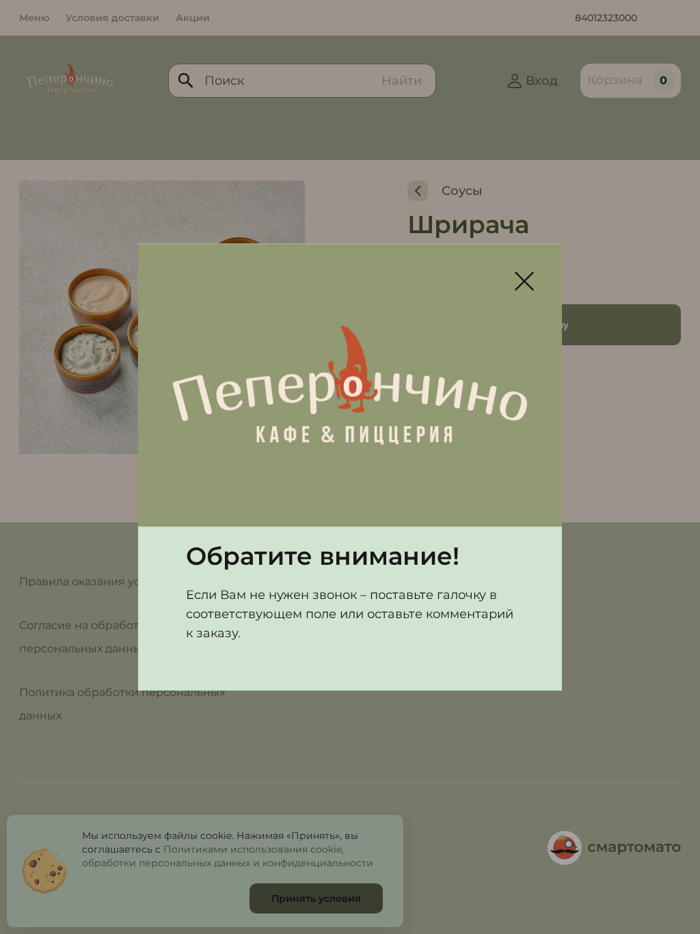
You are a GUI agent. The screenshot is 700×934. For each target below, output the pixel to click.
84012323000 (606, 18)
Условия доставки (112, 18)
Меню (34, 18)
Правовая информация (322, 848)
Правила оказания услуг (89, 581)
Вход (542, 80)
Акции (193, 18)
